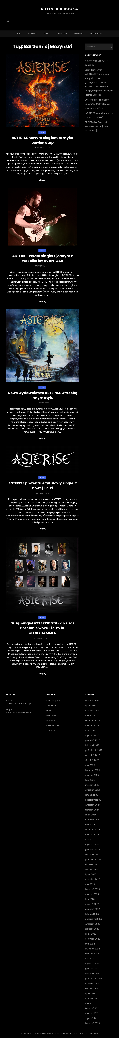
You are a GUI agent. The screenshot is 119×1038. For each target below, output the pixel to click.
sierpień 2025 (92, 760)
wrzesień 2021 (92, 983)
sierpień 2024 (92, 809)
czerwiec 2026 (92, 710)
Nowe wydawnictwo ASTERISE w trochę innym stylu (42, 395)
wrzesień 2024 (92, 804)
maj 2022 (90, 943)
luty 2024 (90, 839)
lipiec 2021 (90, 993)
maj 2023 (90, 884)
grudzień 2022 (92, 909)
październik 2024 (93, 799)
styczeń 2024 (92, 844)
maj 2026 (90, 715)
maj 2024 (90, 824)
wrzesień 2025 (92, 755)
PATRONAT (78, 34)
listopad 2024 (92, 794)
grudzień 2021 (92, 968)
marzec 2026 (92, 725)
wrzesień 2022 (92, 923)
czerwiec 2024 (92, 819)
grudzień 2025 (92, 740)
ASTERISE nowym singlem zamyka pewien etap (42, 140)
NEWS (19, 34)
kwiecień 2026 (92, 720)
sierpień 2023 (92, 869)
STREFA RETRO (96, 34)
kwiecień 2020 (92, 1023)
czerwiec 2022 (92, 938)
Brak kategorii (52, 700)
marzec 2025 (92, 775)
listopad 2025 (92, 745)
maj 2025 (90, 765)
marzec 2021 (91, 1013)
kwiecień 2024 (92, 829)
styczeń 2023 (92, 904)
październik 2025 (93, 750)
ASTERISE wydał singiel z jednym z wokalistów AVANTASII (42, 258)
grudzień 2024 (92, 789)
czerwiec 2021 (92, 998)
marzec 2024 (92, 834)
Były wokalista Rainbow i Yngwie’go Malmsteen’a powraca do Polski (97, 104)
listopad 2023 (92, 854)
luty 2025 (90, 780)
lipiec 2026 (90, 705)
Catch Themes (92, 1034)
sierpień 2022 (92, 928)
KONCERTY (62, 34)
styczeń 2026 (92, 735)
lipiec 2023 (90, 874)
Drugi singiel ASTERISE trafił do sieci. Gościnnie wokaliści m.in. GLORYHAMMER (42, 628)
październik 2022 (93, 918)
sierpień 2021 (91, 988)
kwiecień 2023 (92, 889)
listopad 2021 (92, 973)
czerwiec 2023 (92, 879)
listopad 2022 (92, 914)
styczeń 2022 (92, 963)
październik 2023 (93, 859)
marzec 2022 (92, 953)
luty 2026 (90, 730)
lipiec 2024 (90, 814)
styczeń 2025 (92, 784)
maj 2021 (89, 1003)
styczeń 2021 (91, 1018)
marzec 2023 (92, 894)
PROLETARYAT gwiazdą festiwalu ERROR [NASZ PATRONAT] (96, 126)
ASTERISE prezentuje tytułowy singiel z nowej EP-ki (42, 486)
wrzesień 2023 (92, 864)
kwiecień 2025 (92, 770)
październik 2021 (93, 978)
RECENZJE (47, 34)
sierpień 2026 (92, 700)
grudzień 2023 (92, 849)
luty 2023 (90, 899)
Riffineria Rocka (59, 8)
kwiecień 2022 (92, 948)
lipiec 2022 (90, 933)
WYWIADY (32, 34)
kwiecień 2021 (92, 1008)
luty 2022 (90, 958)
